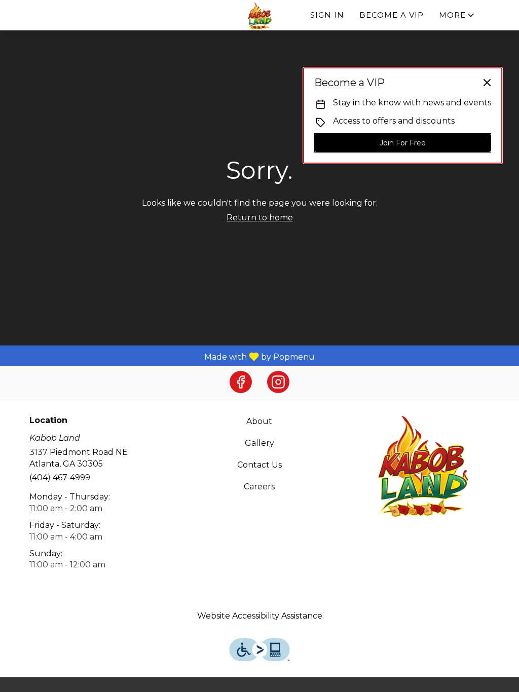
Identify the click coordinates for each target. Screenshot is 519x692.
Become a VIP (391, 15)
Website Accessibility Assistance (259, 616)
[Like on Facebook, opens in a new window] (241, 382)
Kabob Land (423, 466)
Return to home (260, 217)
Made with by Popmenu (161, 356)
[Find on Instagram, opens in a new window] (278, 382)
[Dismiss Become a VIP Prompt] (487, 82)
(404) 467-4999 (59, 477)
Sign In (327, 15)
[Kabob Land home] (259, 16)
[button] (457, 15)
